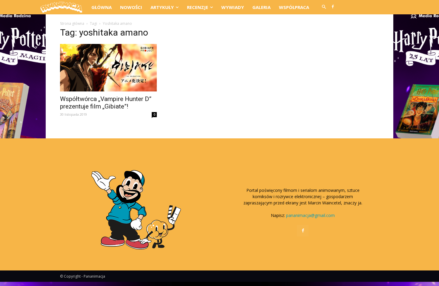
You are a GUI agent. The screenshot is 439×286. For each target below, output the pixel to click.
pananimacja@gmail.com (310, 215)
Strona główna (72, 23)
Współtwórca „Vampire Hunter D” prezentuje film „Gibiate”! (105, 102)
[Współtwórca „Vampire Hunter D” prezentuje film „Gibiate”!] (108, 67)
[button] (323, 7)
